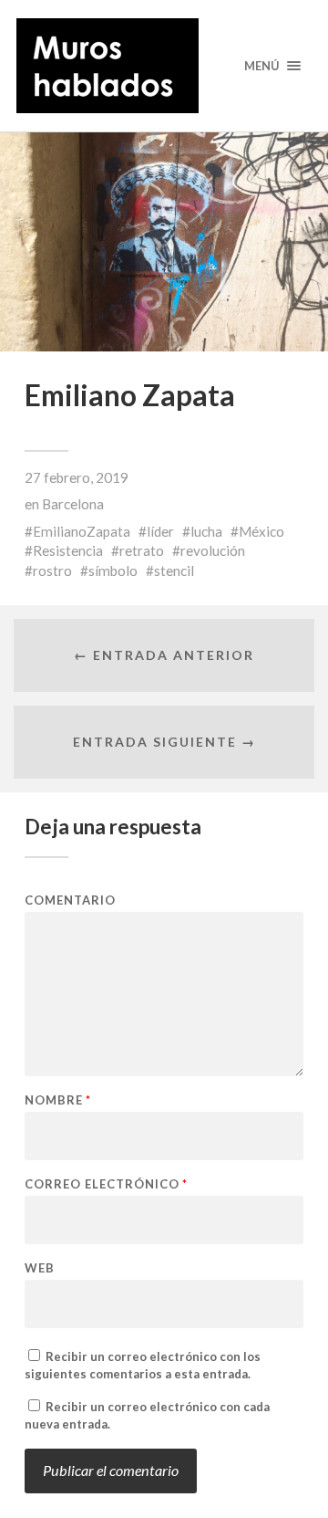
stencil (174, 570)
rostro (52, 570)
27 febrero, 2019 (76, 477)
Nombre (58, 1100)
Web (40, 1268)
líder (160, 531)
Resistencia (68, 550)
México (261, 531)
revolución (212, 550)
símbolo (113, 570)
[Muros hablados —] (164, 65)
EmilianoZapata (81, 531)
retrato (141, 550)
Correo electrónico (106, 1184)
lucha (206, 531)
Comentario (70, 900)
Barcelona (73, 504)
